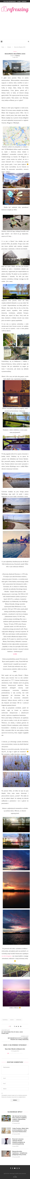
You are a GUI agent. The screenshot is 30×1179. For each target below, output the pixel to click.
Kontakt (24, 1)
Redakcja (17, 55)
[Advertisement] (15, 24)
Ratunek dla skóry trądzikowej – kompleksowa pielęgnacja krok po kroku (19, 1153)
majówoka (5, 1019)
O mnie (19, 1)
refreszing (18, 1019)
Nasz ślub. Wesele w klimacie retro (15, 1049)
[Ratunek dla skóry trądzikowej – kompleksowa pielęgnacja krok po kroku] (6, 1154)
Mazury (12, 1019)
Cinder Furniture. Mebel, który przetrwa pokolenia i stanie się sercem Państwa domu (20, 1130)
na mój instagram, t (7, 956)
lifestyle (9, 47)
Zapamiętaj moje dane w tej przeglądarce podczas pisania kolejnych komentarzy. (14, 1096)
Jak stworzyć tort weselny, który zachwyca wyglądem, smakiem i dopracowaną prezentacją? (19, 1118)
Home (3, 47)
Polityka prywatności (10, 1)
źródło (15, 654)
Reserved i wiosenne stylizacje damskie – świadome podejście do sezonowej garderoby (18, 1141)
